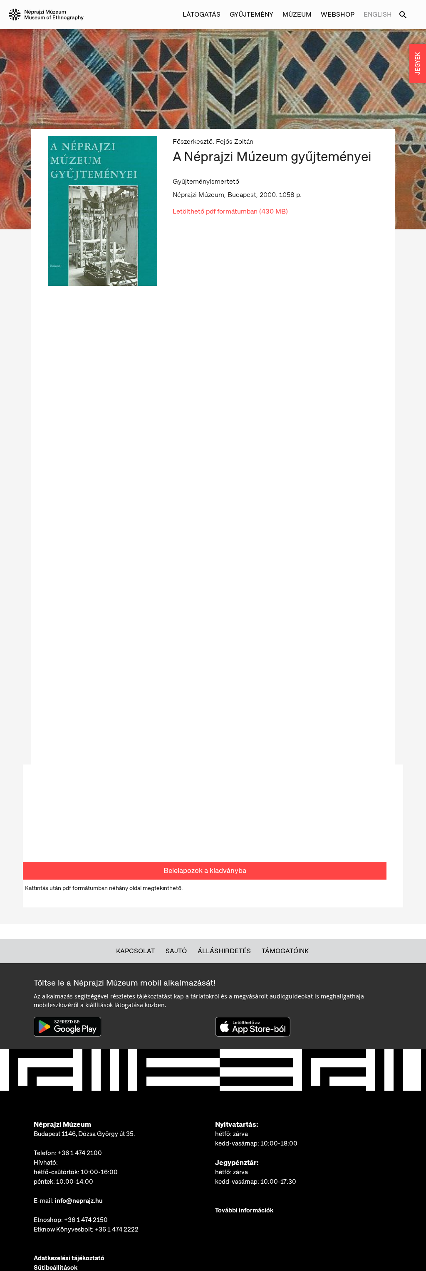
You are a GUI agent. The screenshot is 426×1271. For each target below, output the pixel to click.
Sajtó (176, 950)
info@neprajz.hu (79, 1201)
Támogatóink (285, 950)
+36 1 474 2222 (117, 1229)
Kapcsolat (135, 950)
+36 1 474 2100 (80, 1153)
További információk (244, 1210)
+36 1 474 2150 (86, 1220)
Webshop (337, 14)
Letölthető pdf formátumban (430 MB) (230, 211)
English (378, 14)
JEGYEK (417, 63)
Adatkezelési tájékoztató (69, 1258)
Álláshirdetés (224, 950)
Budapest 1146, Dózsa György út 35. (84, 1134)
